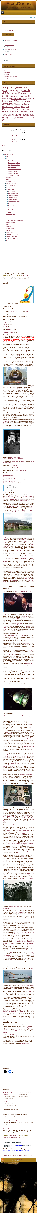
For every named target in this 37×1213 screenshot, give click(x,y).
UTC (27, 311)
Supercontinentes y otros (12, 234)
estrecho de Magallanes (9, 765)
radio (10, 733)
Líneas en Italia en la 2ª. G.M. (15, 220)
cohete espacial (21, 335)
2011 (14, 1040)
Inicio (14, 1159)
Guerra (30, 98)
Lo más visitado (8, 34)
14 (9, 919)
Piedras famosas (10, 228)
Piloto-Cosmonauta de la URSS (11, 478)
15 (20, 931)
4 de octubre (28, 624)
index (20, 101)
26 (16, 141)
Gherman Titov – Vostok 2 (26, 1155)
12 (16, 137)
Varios (7, 240)
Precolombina (22, 109)
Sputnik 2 (28, 626)
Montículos (11, 210)
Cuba (20, 482)
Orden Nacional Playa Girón (10, 482)
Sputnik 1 (19, 624)
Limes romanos (12, 218)
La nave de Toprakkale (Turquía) (11, 1121)
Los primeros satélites (14, 165)
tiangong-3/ (6, 74)
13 (33, 877)
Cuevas (10, 203)
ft (12, 654)
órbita (17, 730)
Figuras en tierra (10, 185)
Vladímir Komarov (20, 961)
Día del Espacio (7, 1032)
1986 (29, 991)
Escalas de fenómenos (12, 183)
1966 (10, 952)
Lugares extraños (10, 189)
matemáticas (28, 578)
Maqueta (6, 716)
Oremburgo (24, 616)
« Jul (3, 145)
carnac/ (5, 70)
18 (33, 943)
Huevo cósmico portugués (11, 1155)
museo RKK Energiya (27, 591)
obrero (9, 558)
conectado (19, 1145)
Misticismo (16, 104)
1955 (6, 614)
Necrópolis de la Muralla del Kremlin (13, 1011)
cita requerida (6, 582)
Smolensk (21, 539)
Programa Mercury (13, 173)
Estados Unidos (18, 623)
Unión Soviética (22, 458)
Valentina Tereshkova (24, 1092)
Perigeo (5, 324)
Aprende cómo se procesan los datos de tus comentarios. (17, 1149)
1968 (22, 461)
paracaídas (6, 421)
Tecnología (24, 1137)
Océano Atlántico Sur (9, 766)
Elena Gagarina (7, 569)
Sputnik (25, 352)
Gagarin (25, 541)
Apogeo (5, 322)
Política (8, 109)
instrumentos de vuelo (9, 745)
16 (15, 938)
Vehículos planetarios (13, 175)
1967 (6, 958)
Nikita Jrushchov (21, 389)
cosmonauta (25, 337)
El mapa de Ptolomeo (10, 49)
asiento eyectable (29, 746)
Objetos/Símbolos (10, 222)
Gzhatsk (5, 539)
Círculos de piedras (13, 195)
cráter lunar (20, 1028)
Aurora (15, 727)
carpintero (19, 550)
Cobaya (5, 1101)
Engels (6, 836)
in (15, 654)
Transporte (21, 118)
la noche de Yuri (24, 1043)
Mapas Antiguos (10, 214)
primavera (30, 727)
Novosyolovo (9, 497)
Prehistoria (10, 111)
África (18, 815)
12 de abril (14, 311)
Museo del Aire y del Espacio (24, 716)
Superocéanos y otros (12, 236)
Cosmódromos (12, 161)
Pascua (31, 878)
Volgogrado (8, 830)
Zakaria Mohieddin (14, 906)
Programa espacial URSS (21, 470)
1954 (32, 558)
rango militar (28, 851)
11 (27, 864)
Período (5, 327)
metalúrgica (24, 558)
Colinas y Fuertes (12, 199)
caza (10, 987)
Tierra (4, 356)
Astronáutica (6, 1137)
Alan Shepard (28, 663)
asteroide (5, 1029)
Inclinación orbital (8, 332)
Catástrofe (15, 91)
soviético (20, 499)
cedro (4, 726)
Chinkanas (7, 28)
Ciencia (8, 179)
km (20, 356)
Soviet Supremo (29, 952)
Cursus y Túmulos (13, 206)
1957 (17, 619)
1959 (6, 629)
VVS (20, 467)
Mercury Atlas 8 (7, 1129)
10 (12, 137)
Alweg (6, 26)
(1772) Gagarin (19, 1029)
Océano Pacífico (14, 763)
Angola (28, 770)
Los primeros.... (14, 1135)
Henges (10, 208)
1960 (6, 635)
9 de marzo (13, 457)
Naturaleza (10, 106)
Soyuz (11, 959)
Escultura (6, 98)
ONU (16, 1030)
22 (31, 1000)
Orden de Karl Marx (8, 481)
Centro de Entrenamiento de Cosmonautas (18, 954)
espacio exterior (24, 500)
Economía (13, 96)
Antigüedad (11, 87)
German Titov (29, 650)
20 (26, 949)
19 (16, 139)
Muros (7, 216)
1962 (7, 908)
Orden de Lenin (7, 477)
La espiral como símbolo (11, 40)
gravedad (29, 738)
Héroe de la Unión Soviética (19, 510)
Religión (26, 111)
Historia (9, 101)
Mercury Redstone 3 (8, 1113)
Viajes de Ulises (9, 54)
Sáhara (28, 815)
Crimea (16, 934)
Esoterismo (19, 98)
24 (12, 141)
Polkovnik (15, 467)
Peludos (8, 226)
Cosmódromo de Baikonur (10, 342)
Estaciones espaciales (14, 163)
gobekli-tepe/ (6, 72)
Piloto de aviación (14, 465)
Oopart (23, 106)
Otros (9, 212)
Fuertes (8, 187)
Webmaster (21, 1159)
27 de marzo (15, 461)
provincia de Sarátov (24, 830)
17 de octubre (29, 943)
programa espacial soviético (17, 635)
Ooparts (8, 224)
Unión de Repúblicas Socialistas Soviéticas (20, 843)
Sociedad (12, 114)
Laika (4, 627)
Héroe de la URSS (8, 475)
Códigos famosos (10, 181)
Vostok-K (5, 756)
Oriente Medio (10, 816)
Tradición (11, 118)
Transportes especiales (12, 238)
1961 (20, 311)
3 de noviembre (7, 626)
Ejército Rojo (13, 580)
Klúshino (5, 458)
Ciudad (13, 93)
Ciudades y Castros (13, 197)
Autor (17, 1159)
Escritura (25, 96)
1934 (19, 457)
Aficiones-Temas (8, 154)
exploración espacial (28, 622)
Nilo (4, 816)
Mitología (28, 104)
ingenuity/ (5, 78)
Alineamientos (12, 191)
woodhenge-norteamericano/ (10, 76)
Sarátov (5, 561)
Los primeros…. (12, 167)
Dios (12, 365)
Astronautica (9, 158)
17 (12, 139)
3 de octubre (25, 932)
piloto (11, 571)
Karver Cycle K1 (9, 30)
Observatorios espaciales (14, 169)
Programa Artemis (12, 171)
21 (28, 949)
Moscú (32, 461)
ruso (22, 495)
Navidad (21, 878)
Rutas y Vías (9, 232)
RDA (15, 481)
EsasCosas (18, 3)
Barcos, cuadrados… (13, 193)
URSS (4, 422)
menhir (4, 1002)
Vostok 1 (17, 591)
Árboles (8, 156)
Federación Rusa (29, 818)
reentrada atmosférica (26, 774)
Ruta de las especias (10, 59)
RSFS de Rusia (12, 458)
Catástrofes (9, 177)
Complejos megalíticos (14, 201)
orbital (9, 329)
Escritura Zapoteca (9, 45)
